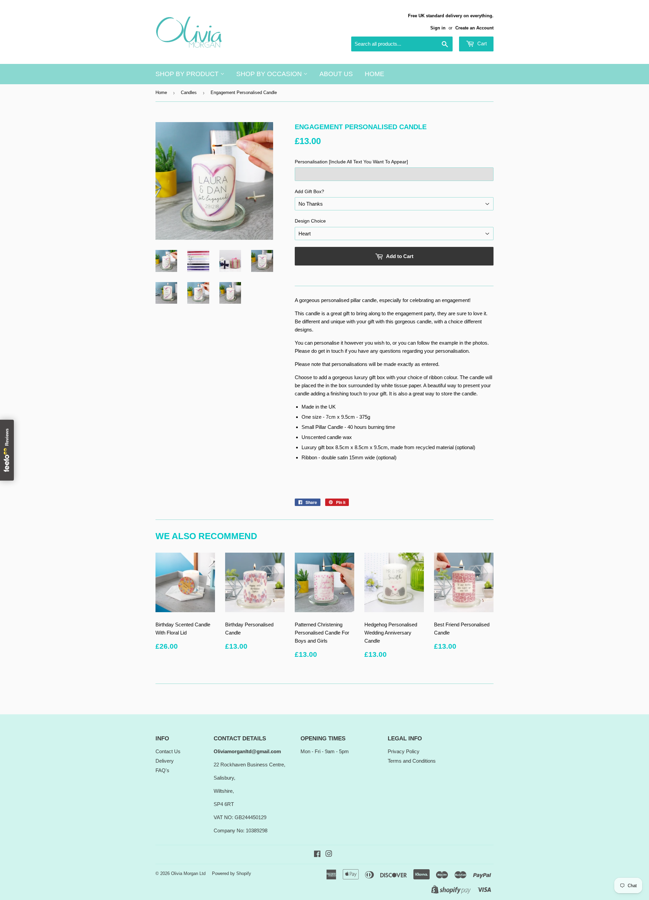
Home (374, 73)
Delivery (164, 761)
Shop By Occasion (270, 73)
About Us (336, 73)
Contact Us (168, 751)
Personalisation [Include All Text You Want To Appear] (351, 161)
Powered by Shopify (231, 873)
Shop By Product (187, 73)
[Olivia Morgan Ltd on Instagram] (329, 854)
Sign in (438, 27)
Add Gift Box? (309, 191)
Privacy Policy (403, 751)
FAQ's (162, 770)
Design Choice (310, 221)
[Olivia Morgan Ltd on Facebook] (317, 854)
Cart (481, 43)
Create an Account (474, 27)
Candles (189, 92)
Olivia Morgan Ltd (188, 873)
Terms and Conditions (412, 761)
